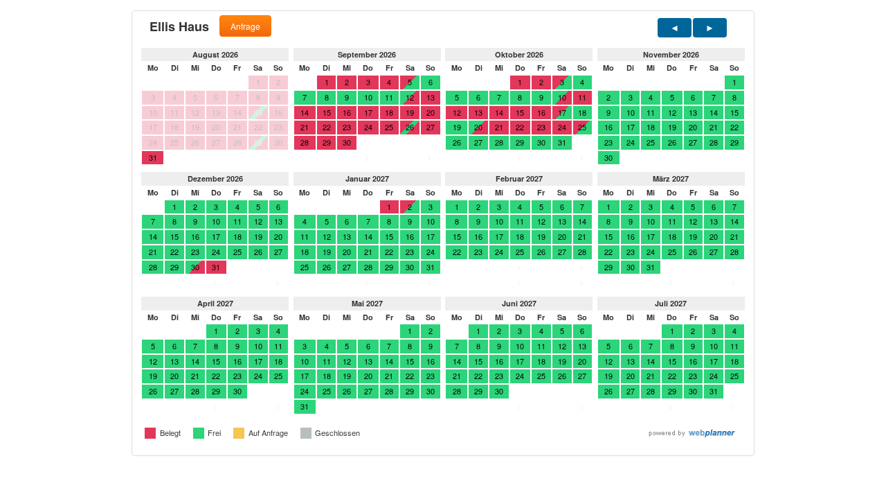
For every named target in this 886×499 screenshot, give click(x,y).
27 (478, 142)
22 (734, 126)
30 (541, 142)
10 (368, 97)
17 (562, 112)
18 (582, 112)
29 (520, 142)
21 (713, 126)
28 (499, 142)
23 (608, 142)
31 (562, 142)
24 (630, 142)
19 (457, 126)
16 (608, 126)
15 (734, 112)
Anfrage (245, 26)
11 (389, 97)
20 (693, 126)
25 (582, 126)
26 (457, 142)
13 (693, 112)
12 (672, 112)
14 (713, 112)
